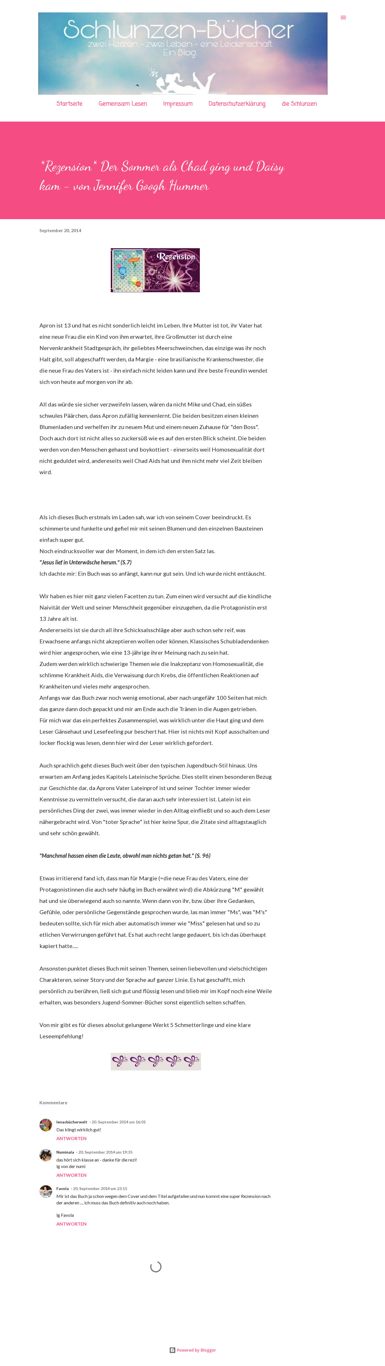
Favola (62, 1188)
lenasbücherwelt (71, 1121)
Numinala (65, 1152)
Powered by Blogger (196, 1350)
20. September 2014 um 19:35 (105, 1152)
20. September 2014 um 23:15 (100, 1188)
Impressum (178, 104)
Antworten (71, 1138)
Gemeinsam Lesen (123, 104)
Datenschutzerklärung (237, 104)
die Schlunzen (299, 104)
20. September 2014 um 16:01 (119, 1121)
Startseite (69, 104)
